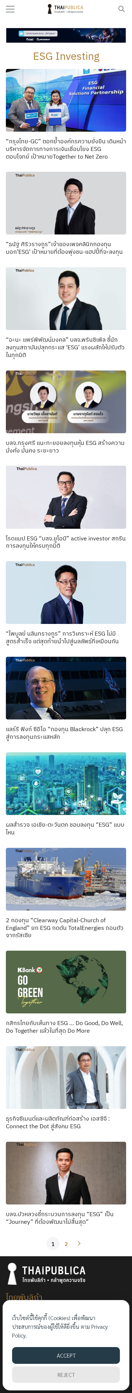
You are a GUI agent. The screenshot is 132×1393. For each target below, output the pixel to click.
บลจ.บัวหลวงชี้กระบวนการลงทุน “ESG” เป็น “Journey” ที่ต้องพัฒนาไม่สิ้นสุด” (60, 1217)
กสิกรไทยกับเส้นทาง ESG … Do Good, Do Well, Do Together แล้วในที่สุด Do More (64, 1026)
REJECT (66, 1374)
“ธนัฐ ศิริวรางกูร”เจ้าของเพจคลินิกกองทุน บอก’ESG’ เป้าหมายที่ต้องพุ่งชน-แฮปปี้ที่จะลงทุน (64, 247)
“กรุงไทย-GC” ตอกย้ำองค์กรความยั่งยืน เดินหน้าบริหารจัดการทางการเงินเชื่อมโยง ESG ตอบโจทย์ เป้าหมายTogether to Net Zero (66, 148)
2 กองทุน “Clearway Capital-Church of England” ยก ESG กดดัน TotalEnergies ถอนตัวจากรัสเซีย (65, 927)
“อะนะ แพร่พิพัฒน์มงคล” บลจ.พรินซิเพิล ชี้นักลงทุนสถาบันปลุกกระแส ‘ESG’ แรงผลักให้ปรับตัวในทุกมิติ (65, 347)
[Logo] (66, 9)
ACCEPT (66, 1355)
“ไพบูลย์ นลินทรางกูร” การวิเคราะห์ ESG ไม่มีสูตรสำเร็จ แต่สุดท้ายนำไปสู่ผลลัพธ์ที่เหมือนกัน (62, 637)
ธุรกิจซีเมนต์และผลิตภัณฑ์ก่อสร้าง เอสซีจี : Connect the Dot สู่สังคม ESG (58, 1122)
